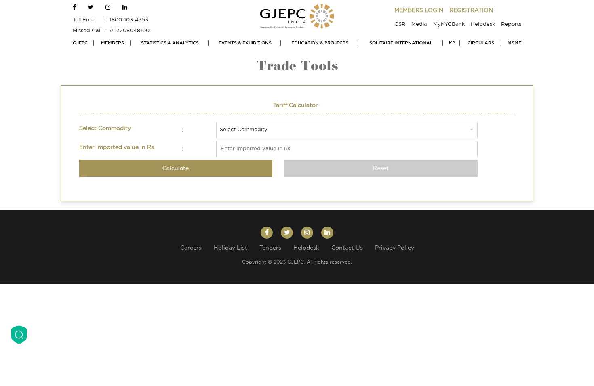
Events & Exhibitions (245, 43)
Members (112, 43)
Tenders (270, 248)
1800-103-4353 (129, 20)
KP (452, 43)
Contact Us (347, 248)
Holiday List (230, 248)
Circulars (481, 43)
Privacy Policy (394, 248)
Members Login (418, 10)
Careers (191, 248)
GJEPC (80, 43)
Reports (511, 24)
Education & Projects (319, 43)
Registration (471, 10)
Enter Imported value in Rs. (117, 147)
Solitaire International (401, 43)
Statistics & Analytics (170, 43)
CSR (399, 24)
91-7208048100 (130, 31)
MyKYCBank (449, 24)
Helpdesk (483, 24)
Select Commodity (105, 128)
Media (419, 24)
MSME (514, 43)
